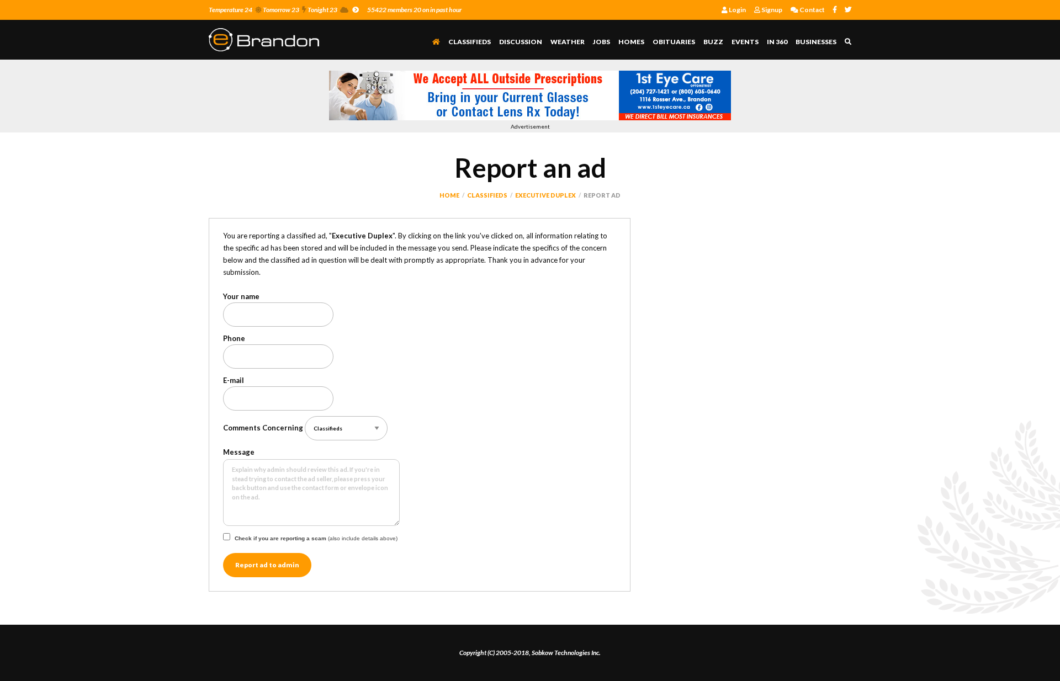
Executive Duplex (545, 195)
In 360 (777, 42)
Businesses (816, 42)
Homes (631, 42)
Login (737, 10)
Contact (811, 10)
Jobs (601, 42)
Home (449, 195)
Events (745, 42)
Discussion (520, 42)
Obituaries (674, 42)
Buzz (713, 42)
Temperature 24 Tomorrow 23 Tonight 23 (273, 10)
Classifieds (469, 42)
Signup (771, 10)
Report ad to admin (267, 565)
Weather (567, 42)
